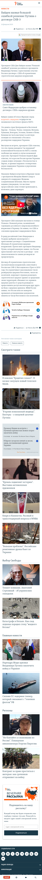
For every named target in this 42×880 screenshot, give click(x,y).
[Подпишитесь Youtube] (17, 854)
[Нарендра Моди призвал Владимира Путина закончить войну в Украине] (21, 649)
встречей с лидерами (10, 120)
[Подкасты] (36, 854)
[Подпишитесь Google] (3, 854)
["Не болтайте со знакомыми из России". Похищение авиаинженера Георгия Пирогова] (21, 724)
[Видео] (26, 877)
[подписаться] (3, 858)
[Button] (18, 29)
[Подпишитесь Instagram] (27, 854)
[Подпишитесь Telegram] (22, 854)
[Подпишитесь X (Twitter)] (13, 854)
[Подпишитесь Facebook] (8, 854)
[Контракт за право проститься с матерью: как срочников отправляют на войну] (21, 758)
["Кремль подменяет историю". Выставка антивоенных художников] (21, 469)
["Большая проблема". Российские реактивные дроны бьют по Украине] (21, 533)
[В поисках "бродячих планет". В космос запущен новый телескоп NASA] (21, 365)
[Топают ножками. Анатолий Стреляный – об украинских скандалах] (21, 574)
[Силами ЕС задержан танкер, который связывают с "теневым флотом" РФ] (21, 683)
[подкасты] (16, 877)
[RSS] (31, 854)
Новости (5, 9)
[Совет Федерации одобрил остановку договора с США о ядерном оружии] (21, 92)
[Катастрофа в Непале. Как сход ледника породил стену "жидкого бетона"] (21, 608)
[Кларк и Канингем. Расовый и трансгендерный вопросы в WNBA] (21, 502)
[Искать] (35, 877)
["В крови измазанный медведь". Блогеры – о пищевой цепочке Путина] (21, 398)
